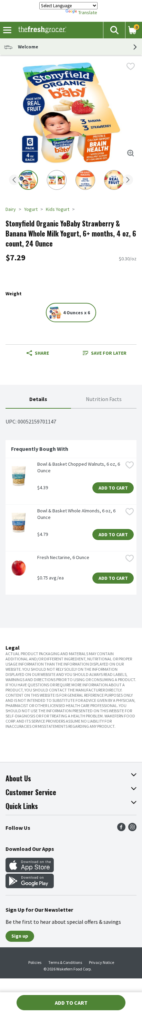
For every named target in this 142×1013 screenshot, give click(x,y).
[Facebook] (121, 829)
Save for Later (108, 353)
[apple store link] (30, 870)
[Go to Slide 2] (57, 180)
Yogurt (31, 209)
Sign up (19, 936)
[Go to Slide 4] (114, 180)
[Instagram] (132, 829)
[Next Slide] (127, 180)
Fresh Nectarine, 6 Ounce (63, 557)
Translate (87, 12)
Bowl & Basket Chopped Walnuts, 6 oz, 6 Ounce (79, 467)
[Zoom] (130, 153)
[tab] (38, 399)
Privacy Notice (101, 962)
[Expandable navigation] (7, 30)
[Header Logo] (41, 30)
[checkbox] (130, 66)
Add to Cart (113, 488)
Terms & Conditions (65, 962)
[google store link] (30, 886)
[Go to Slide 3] (85, 180)
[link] (104, 353)
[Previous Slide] (14, 180)
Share (42, 353)
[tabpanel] (71, 504)
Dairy (11, 209)
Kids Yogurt (57, 209)
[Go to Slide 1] (28, 180)
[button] (114, 30)
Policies (34, 962)
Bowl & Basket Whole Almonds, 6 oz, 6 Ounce (76, 514)
